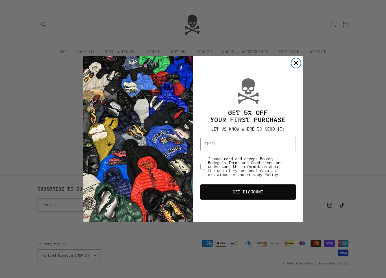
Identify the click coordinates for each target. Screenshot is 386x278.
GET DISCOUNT (248, 192)
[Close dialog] (296, 63)
